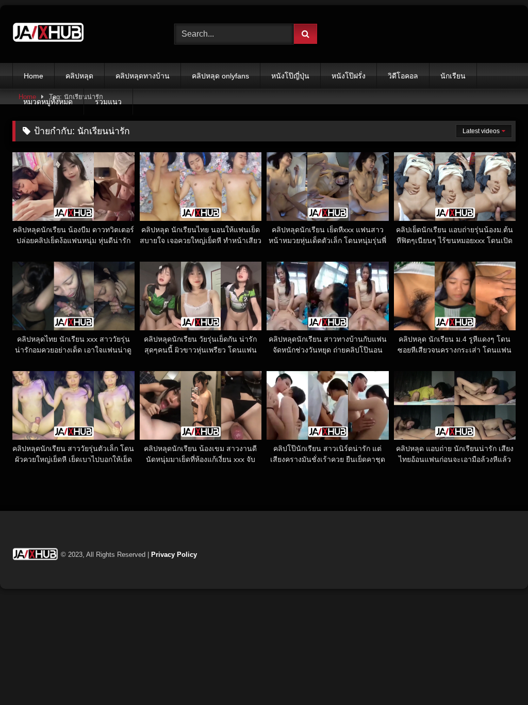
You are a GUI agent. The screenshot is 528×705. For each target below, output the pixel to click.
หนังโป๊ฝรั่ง (349, 76)
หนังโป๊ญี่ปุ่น (290, 76)
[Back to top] (496, 674)
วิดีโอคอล (403, 76)
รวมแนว (108, 102)
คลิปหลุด (79, 76)
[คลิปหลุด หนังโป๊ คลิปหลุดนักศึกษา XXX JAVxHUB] (81, 34)
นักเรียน (453, 76)
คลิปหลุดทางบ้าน (143, 76)
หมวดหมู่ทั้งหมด (48, 102)
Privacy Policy (174, 554)
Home (33, 76)
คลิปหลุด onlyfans (220, 76)
